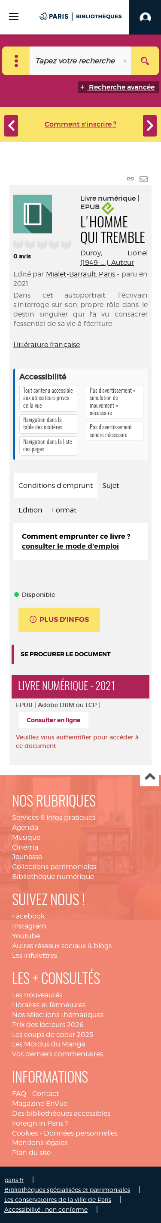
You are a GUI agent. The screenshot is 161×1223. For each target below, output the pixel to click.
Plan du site (31, 1153)
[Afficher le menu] (14, 17)
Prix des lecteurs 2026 (48, 1025)
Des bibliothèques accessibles (61, 1113)
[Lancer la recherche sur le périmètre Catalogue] (145, 61)
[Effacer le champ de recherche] (126, 61)
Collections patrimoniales (54, 867)
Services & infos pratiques (53, 817)
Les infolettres (34, 955)
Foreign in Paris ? (40, 1123)
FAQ (19, 1094)
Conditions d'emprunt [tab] (55, 485)
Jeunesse (27, 857)
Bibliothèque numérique (53, 876)
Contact (45, 1094)
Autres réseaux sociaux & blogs (62, 946)
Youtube (26, 936)
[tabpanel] (80, 542)
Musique (26, 837)
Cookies (25, 1133)
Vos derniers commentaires (57, 1054)
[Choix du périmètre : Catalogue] (16, 61)
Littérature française (46, 345)
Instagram (29, 926)
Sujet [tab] (110, 485)
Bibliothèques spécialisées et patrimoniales (67, 1189)
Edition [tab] (30, 510)
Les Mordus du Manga (48, 1044)
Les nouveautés (37, 995)
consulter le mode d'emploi (70, 546)
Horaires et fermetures (48, 1005)
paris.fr (14, 1179)
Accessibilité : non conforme (46, 1209)
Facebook (28, 916)
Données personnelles (81, 1133)
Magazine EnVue (39, 1103)
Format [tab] (64, 510)
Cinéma (25, 847)
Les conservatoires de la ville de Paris (57, 1199)
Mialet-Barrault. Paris (80, 274)
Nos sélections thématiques (57, 1015)
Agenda (25, 827)
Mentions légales (39, 1143)
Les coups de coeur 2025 (52, 1035)
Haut (149, 777)
